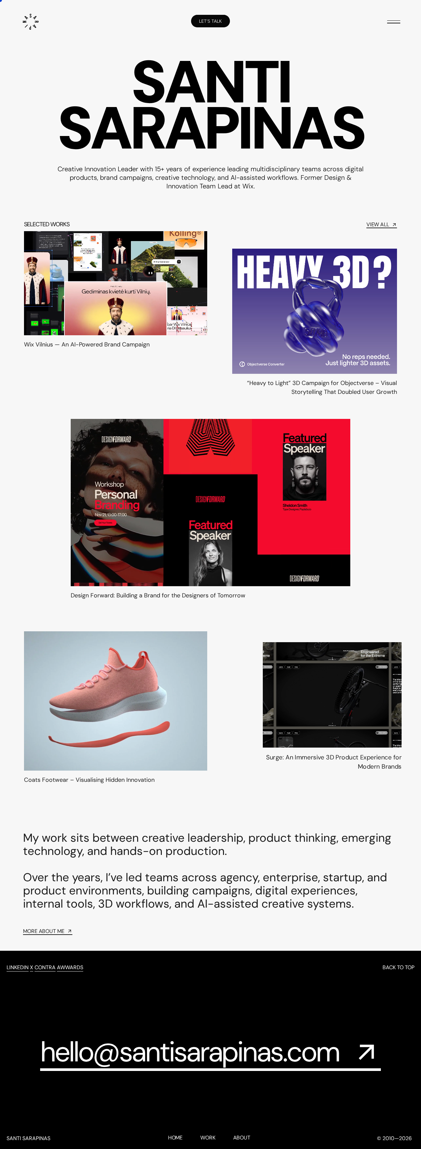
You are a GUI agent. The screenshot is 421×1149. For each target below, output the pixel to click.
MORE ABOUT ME (43, 931)
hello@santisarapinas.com (189, 1052)
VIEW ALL (377, 225)
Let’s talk (210, 21)
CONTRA (45, 967)
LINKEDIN (18, 967)
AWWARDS (70, 967)
